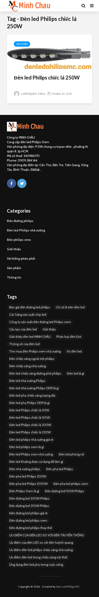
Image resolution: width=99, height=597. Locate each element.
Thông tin (14, 277)
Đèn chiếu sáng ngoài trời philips (31, 359)
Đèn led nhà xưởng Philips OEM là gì (34, 388)
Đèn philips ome (19, 240)
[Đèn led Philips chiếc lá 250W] (49, 51)
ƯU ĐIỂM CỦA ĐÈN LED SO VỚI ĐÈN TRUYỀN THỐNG (46, 535)
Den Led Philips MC (68, 586)
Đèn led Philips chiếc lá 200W (30, 425)
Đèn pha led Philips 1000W (28, 484)
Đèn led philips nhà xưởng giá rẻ (31, 440)
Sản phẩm (22, 44)
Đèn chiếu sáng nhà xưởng (27, 366)
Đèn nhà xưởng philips (24, 469)
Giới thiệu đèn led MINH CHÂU (30, 337)
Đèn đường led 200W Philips (29, 498)
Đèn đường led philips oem (28, 520)
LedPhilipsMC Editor (32, 93)
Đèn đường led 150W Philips (64, 491)
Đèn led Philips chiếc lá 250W (47, 77)
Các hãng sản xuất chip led (27, 315)
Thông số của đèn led (24, 344)
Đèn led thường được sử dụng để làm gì (36, 462)
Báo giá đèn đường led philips (29, 307)
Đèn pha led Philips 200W (27, 476)
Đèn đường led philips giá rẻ (28, 513)
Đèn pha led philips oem (70, 484)
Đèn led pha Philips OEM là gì (29, 403)
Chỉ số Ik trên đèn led (70, 307)
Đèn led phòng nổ (71, 454)
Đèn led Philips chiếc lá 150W (29, 417)
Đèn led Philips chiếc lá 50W (29, 410)
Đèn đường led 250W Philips (29, 506)
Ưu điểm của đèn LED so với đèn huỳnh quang (41, 542)
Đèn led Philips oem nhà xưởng (31, 454)
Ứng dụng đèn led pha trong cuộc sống (36, 565)
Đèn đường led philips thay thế (30, 528)
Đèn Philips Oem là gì (24, 491)
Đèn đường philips (20, 221)
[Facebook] (11, 183)
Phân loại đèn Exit (68, 337)
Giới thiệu (14, 249)
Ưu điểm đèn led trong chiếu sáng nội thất (38, 557)
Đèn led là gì (75, 373)
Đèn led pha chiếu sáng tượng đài (32, 395)
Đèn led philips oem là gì (26, 447)
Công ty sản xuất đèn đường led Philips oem (40, 322)
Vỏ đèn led (74, 351)
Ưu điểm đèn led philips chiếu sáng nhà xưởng (41, 550)
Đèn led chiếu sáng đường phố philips (35, 373)
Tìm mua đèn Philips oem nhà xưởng (35, 351)
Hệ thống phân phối (21, 258)
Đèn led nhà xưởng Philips (27, 381)
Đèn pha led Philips (59, 469)
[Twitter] (21, 183)
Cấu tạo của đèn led (23, 329)
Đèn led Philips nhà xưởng (26, 230)
